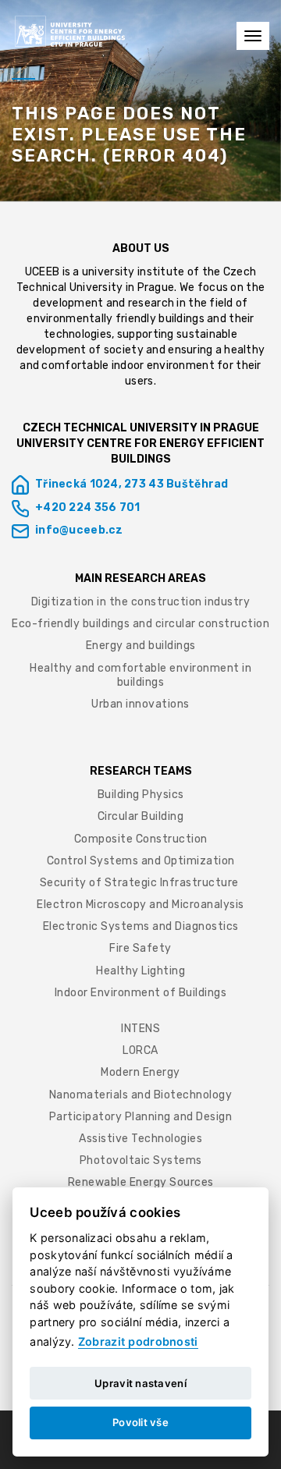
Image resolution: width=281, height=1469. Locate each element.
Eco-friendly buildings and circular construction (140, 623)
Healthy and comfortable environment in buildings (140, 675)
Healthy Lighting (140, 971)
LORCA (140, 1050)
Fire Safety (140, 948)
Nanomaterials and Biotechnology (141, 1095)
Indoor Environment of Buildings (141, 992)
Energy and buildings (141, 645)
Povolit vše (140, 1422)
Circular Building (141, 816)
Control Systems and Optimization (141, 861)
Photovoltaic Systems (141, 1160)
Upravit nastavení (140, 1383)
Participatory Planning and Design (141, 1116)
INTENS (140, 1028)
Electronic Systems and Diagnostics (141, 926)
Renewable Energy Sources (141, 1182)
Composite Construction (141, 839)
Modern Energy (140, 1072)
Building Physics (141, 794)
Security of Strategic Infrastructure (141, 882)
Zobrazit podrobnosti (138, 1341)
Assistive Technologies (140, 1138)
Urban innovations (140, 704)
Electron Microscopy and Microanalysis (140, 904)
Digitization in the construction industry (141, 602)
